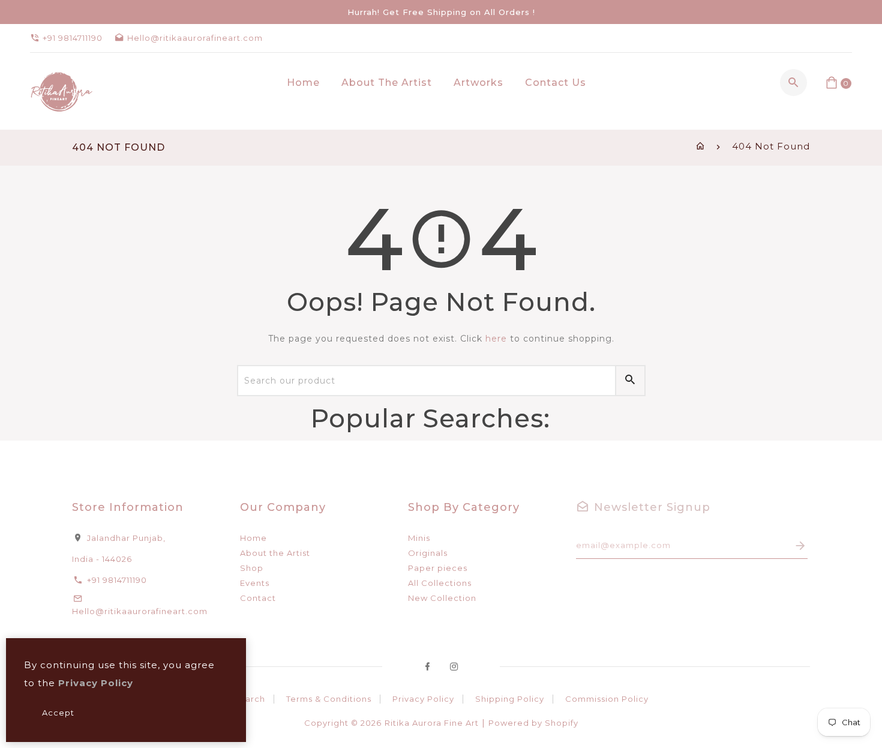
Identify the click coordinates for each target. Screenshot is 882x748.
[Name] (801, 545)
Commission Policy (607, 699)
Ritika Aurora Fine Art (432, 723)
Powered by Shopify (533, 723)
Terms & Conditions (328, 699)
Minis (419, 538)
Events (254, 583)
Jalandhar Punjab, (126, 538)
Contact (258, 598)
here (496, 338)
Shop (251, 568)
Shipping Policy (509, 699)
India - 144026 (102, 559)
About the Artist (275, 553)
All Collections (440, 583)
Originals (428, 553)
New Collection (442, 598)
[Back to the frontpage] (700, 146)
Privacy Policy (423, 699)
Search (249, 699)
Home (253, 538)
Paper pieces (437, 568)
